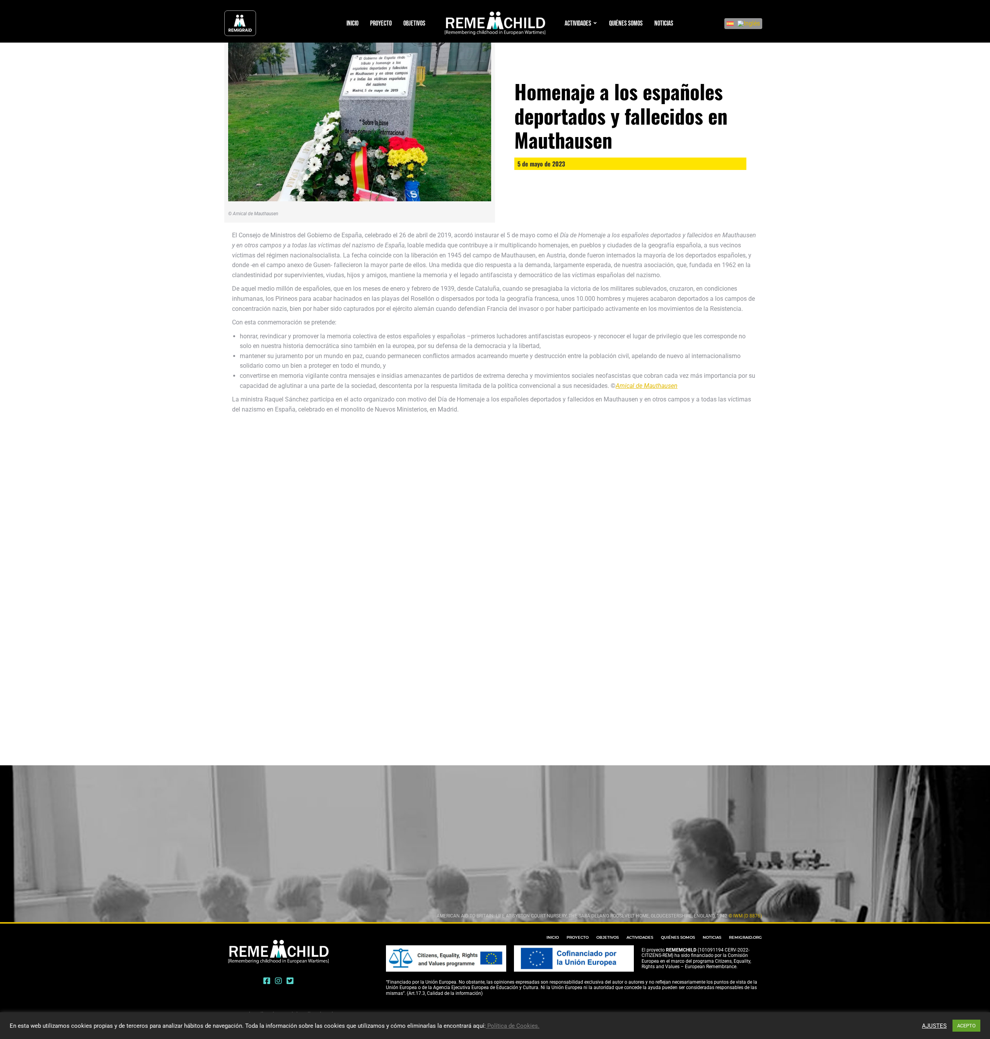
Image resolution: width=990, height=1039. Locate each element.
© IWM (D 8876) (745, 916)
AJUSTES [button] (934, 1025)
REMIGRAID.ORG (745, 937)
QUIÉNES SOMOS (678, 937)
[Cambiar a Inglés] (749, 24)
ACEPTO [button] (966, 1026)
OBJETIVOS (607, 937)
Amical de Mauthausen (647, 385)
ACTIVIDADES (639, 937)
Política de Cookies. (512, 1025)
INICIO (552, 937)
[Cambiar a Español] (730, 24)
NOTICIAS (712, 937)
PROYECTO (578, 937)
